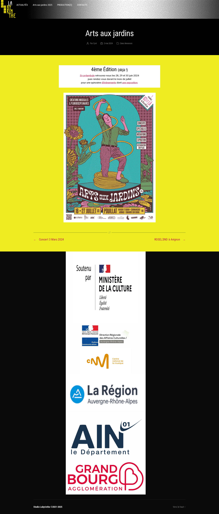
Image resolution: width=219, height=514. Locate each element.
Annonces (128, 43)
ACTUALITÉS (22, 5)
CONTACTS (82, 5)
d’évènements (109, 82)
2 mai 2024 (108, 43)
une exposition (130, 82)
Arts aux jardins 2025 (42, 5)
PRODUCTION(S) (64, 5)
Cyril (95, 43)
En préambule (87, 75)
